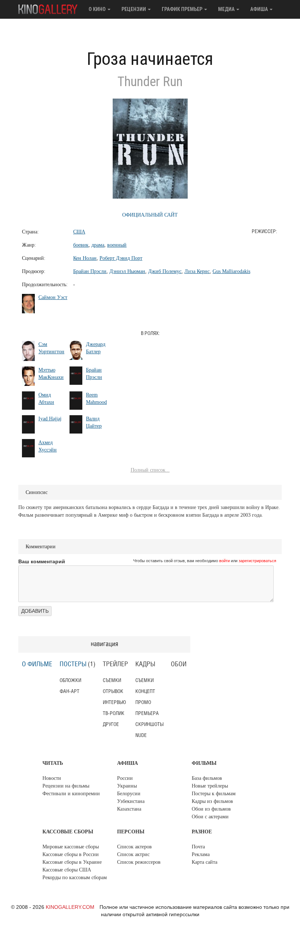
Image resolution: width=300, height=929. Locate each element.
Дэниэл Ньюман (127, 271)
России (125, 778)
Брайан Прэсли (89, 271)
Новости (51, 778)
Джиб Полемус (164, 271)
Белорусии (128, 793)
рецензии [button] (134, 9)
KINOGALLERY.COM (70, 907)
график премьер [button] (182, 9)
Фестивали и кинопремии (71, 793)
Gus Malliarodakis (231, 271)
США (79, 232)
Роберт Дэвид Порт (121, 258)
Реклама (201, 854)
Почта (198, 846)
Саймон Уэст (52, 297)
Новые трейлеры (210, 786)
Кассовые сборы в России (70, 854)
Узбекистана (131, 801)
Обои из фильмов (211, 809)
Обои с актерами (210, 816)
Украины (127, 786)
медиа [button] (227, 9)
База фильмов (207, 778)
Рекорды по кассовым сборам (74, 877)
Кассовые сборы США (66, 870)
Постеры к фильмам (214, 793)
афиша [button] (259, 9)
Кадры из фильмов (212, 801)
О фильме (37, 664)
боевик (81, 245)
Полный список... (150, 470)
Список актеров (134, 846)
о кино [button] (98, 9)
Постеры (73, 664)
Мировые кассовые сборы (70, 846)
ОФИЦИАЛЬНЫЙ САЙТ (150, 215)
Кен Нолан (85, 258)
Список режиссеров (139, 862)
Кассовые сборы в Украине (72, 862)
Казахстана (129, 809)
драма (97, 245)
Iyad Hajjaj (49, 418)
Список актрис (133, 854)
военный (117, 245)
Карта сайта (204, 862)
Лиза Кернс (197, 271)
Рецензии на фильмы (65, 786)
